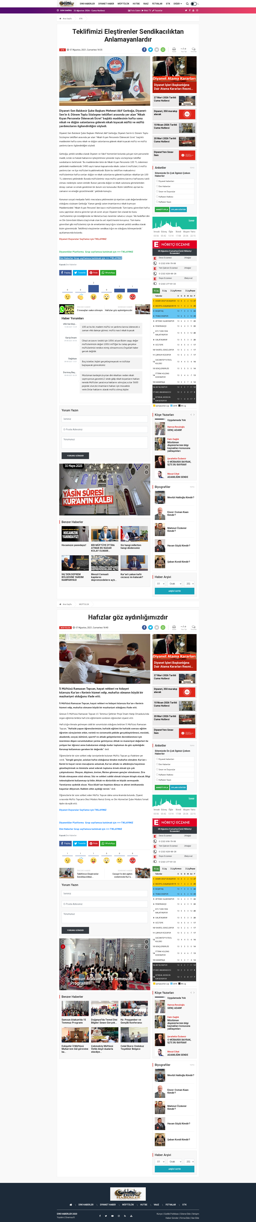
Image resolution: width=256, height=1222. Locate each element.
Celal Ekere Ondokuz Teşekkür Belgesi (132, 1047)
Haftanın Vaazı (165, 202)
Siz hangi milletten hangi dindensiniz (131, 546)
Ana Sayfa (67, 18)
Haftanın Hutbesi (166, 196)
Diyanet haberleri (166, 181)
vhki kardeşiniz (70, 324)
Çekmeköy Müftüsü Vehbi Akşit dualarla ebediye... (102, 1049)
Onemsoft (70, 1217)
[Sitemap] (131, 1216)
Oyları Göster (178, 209)
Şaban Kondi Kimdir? (178, 561)
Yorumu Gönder (75, 456)
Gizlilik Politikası (171, 1214)
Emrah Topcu (173, 475)
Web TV (147, 10)
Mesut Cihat (173, 459)
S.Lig (156, 290)
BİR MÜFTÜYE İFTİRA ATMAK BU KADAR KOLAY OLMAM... (103, 548)
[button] (146, 467)
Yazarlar (158, 10)
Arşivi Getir (174, 591)
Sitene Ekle (185, 1214)
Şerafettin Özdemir (176, 444)
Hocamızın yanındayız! (74, 545)
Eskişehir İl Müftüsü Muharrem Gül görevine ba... (75, 1049)
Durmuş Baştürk (70, 372)
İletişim (195, 1214)
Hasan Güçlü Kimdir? (178, 545)
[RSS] (125, 1216)
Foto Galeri (135, 10)
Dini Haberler (71, 264)
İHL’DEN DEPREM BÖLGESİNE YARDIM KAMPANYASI (73, 577)
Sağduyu (72, 358)
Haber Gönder (172, 1218)
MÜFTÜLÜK (123, 4)
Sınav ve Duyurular (167, 191)
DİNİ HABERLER (87, 4)
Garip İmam (71, 338)
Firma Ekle (185, 1218)
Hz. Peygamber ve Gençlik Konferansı (131, 1021)
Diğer (177, 4)
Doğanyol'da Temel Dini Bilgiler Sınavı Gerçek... (104, 1021)
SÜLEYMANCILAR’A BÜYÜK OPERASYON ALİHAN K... (97, 10)
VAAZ (146, 4)
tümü (192, 168)
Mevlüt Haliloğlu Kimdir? (180, 497)
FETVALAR (157, 4)
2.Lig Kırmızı (175, 290)
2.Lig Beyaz (190, 290)
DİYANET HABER (106, 4)
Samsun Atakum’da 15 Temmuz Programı (74, 1021)
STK (168, 4)
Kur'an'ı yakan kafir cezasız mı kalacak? (132, 576)
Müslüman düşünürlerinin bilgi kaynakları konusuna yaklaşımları (178, 432)
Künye (160, 1214)
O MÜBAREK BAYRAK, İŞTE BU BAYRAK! (179, 448)
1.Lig (164, 290)
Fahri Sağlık (173, 424)
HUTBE (136, 4)
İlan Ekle (195, 1218)
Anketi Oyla (162, 209)
